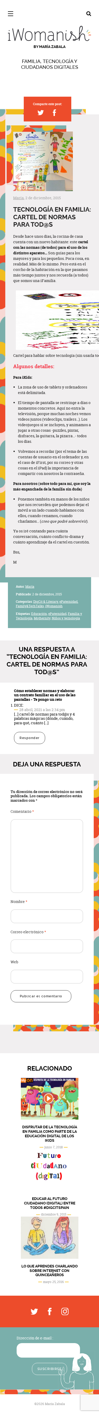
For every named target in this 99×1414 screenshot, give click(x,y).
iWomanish (54, 606)
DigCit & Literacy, (46, 601)
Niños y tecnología (66, 618)
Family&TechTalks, (30, 606)
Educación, (39, 613)
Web (14, 962)
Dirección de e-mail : (35, 1337)
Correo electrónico (28, 932)
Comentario (22, 811)
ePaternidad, (68, 601)
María (18, 197)
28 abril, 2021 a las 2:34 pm (42, 709)
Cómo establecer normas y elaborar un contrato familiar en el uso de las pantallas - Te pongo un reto (45, 695)
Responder (30, 738)
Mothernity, (42, 618)
